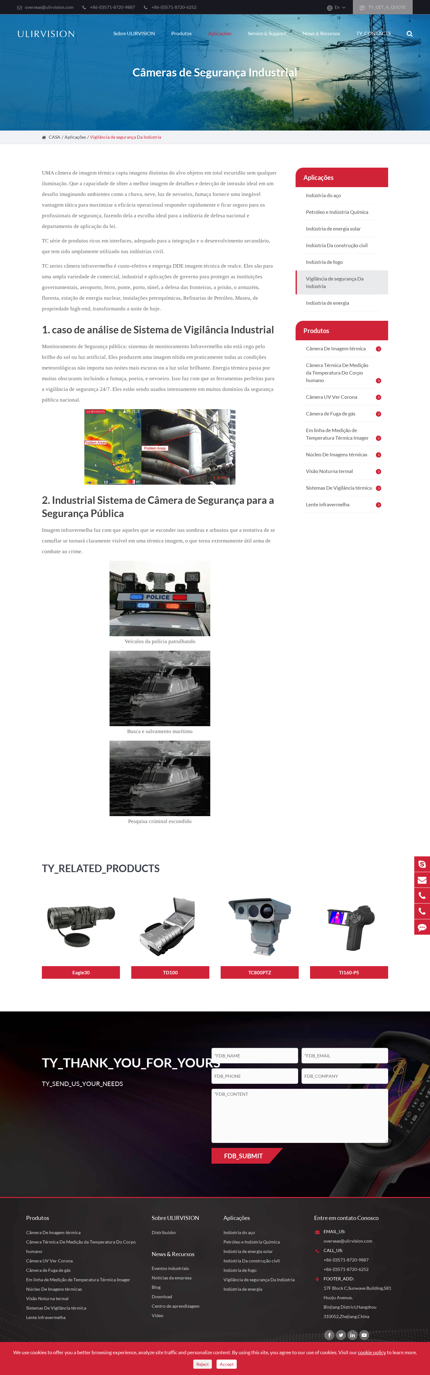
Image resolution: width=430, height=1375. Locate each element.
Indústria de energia (327, 303)
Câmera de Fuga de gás (330, 413)
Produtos (181, 33)
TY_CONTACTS (373, 33)
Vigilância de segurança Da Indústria (125, 137)
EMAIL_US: (334, 1231)
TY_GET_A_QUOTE (386, 7)
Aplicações (219, 33)
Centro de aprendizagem (176, 1306)
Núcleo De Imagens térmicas (336, 454)
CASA (54, 137)
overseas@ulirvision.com (49, 7)
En (337, 7)
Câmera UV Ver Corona (331, 397)
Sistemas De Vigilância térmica (339, 488)
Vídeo (157, 1315)
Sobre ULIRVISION (134, 33)
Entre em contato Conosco (346, 1217)
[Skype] (422, 864)
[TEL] (422, 895)
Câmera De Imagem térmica (336, 348)
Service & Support (267, 33)
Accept (227, 1364)
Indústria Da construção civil (337, 245)
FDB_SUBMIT (243, 1156)
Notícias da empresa (171, 1277)
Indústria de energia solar (333, 228)
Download (162, 1296)
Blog (156, 1287)
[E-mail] (422, 880)
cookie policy (372, 1352)
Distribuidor (164, 1232)
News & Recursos (321, 33)
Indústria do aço (323, 195)
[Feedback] (422, 927)
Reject (202, 1364)
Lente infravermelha (327, 504)
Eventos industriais (170, 1268)
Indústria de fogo (324, 262)
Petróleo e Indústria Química (337, 212)
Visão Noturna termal (329, 471)
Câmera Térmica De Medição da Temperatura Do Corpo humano (337, 372)
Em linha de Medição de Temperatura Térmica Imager (337, 434)
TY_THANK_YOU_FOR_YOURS (116, 1062)
